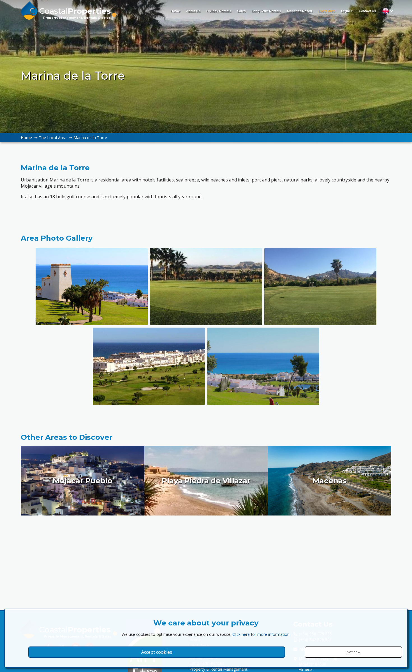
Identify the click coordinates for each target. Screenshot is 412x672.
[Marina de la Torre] (92, 286)
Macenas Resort (299, 11)
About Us (193, 11)
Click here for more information (261, 634)
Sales (241, 11)
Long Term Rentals (266, 11)
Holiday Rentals (218, 11)
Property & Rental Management (218, 669)
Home (175, 11)
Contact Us (367, 11)
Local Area (326, 11)
